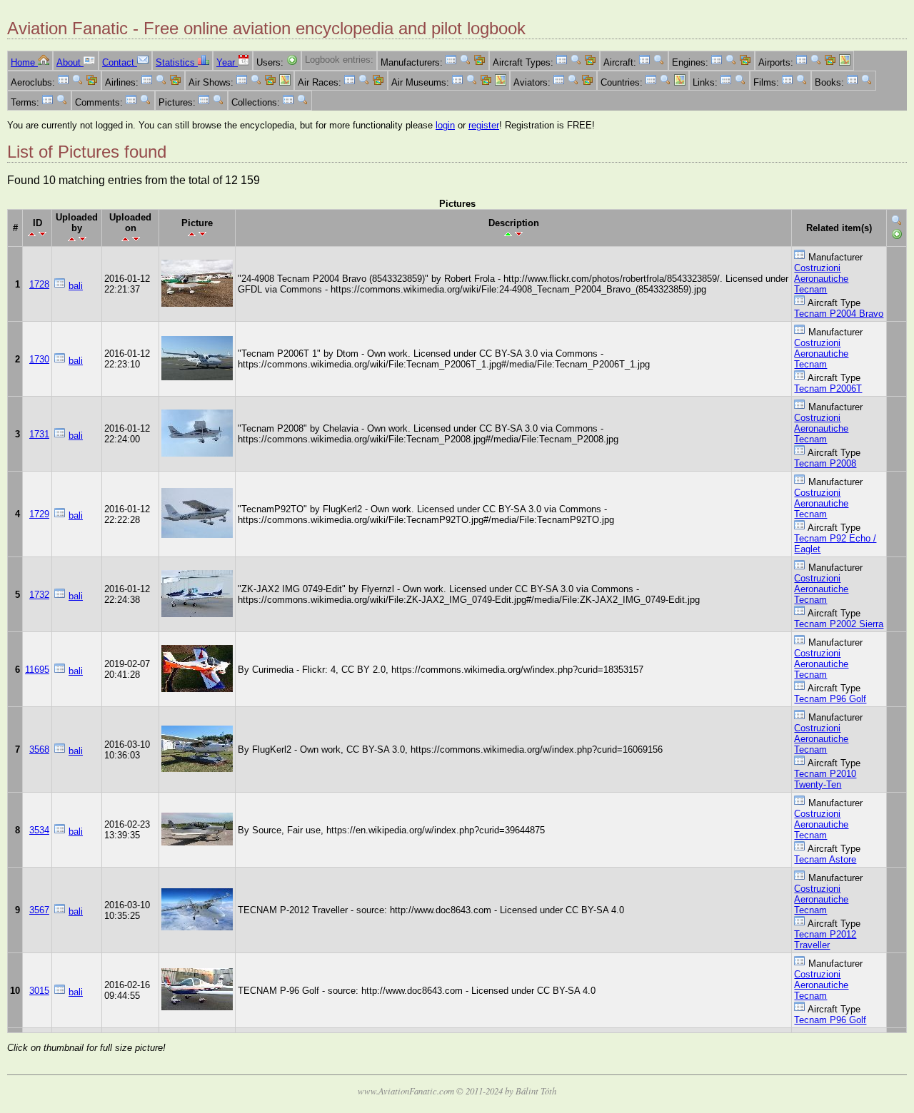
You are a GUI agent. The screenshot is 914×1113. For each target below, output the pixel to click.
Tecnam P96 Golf (830, 698)
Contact (119, 62)
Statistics (177, 62)
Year (227, 62)
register (483, 125)
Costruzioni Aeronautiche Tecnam (821, 279)
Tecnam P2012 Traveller (825, 939)
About (70, 62)
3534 (39, 830)
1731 (39, 434)
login (445, 125)
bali (76, 285)
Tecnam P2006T (828, 388)
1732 (39, 594)
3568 (39, 749)
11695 (37, 669)
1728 (39, 284)
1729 (39, 514)
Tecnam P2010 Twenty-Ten (825, 779)
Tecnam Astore (825, 859)
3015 (39, 990)
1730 (39, 359)
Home (24, 62)
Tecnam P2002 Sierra (838, 624)
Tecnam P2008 (825, 463)
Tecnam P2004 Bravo (838, 313)
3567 (39, 910)
